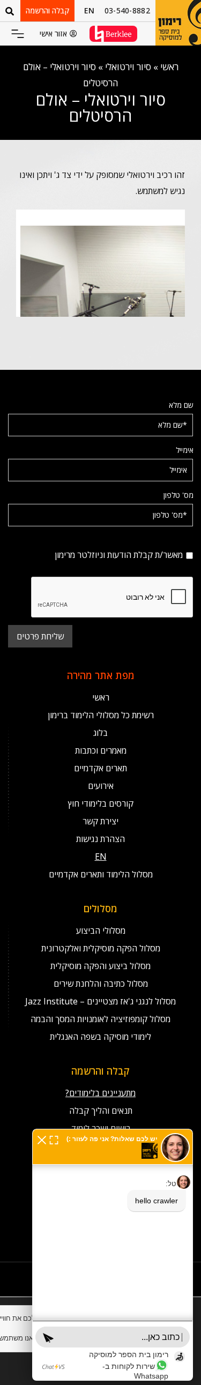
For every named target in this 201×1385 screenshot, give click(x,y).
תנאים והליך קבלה (100, 1110)
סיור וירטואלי (128, 67)
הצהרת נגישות (100, 839)
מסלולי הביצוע (100, 930)
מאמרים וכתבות (100, 750)
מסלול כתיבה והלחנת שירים (101, 983)
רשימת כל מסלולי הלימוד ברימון (101, 715)
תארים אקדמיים (100, 768)
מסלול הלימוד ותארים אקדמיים (101, 874)
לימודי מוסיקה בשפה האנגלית (100, 1037)
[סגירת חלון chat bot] (42, 1139)
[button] (17, 34)
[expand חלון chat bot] (53, 1139)
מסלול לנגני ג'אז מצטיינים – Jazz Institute (100, 1001)
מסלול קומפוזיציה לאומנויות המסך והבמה (100, 1019)
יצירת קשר (100, 821)
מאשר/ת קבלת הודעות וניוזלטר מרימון (137, 540)
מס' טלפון (178, 495)
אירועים (101, 786)
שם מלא (181, 405)
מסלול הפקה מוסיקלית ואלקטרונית (100, 948)
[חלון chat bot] (112, 1255)
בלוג (100, 733)
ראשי (169, 67)
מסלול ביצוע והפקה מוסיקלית (100, 966)
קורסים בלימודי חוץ (100, 803)
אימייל (184, 450)
